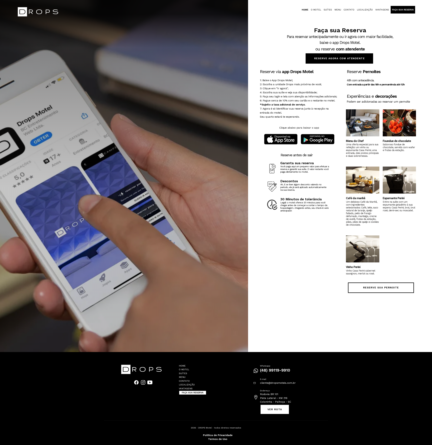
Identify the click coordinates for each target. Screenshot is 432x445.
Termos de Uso (217, 439)
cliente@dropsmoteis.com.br (278, 382)
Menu (337, 9)
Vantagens (382, 9)
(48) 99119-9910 (275, 370)
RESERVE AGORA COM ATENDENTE (339, 58)
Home (305, 9)
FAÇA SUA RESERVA (403, 9)
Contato (349, 9)
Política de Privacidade (218, 435)
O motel (316, 9)
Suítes (328, 9)
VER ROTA (274, 409)
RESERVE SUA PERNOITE (381, 287)
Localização (365, 9)
